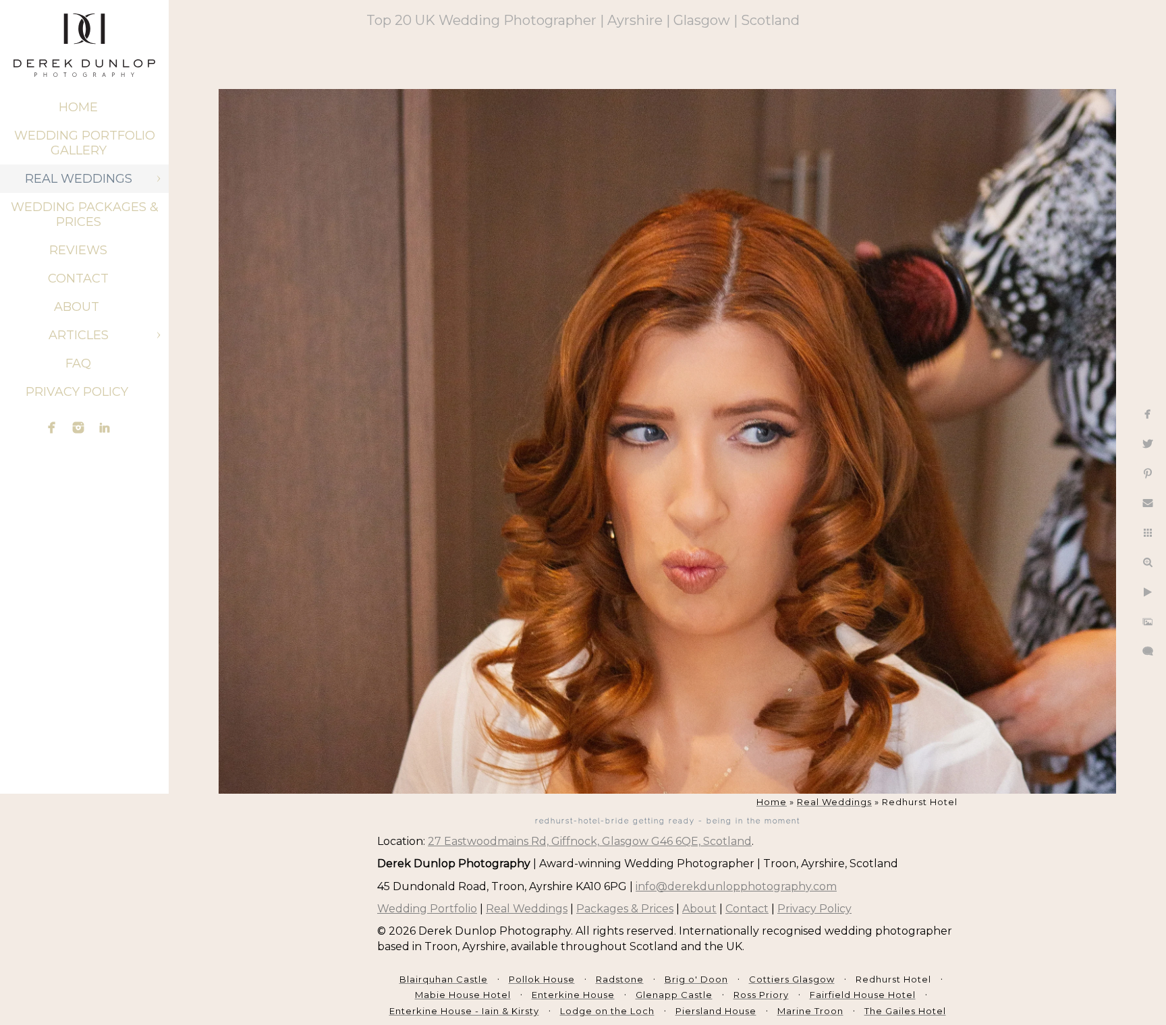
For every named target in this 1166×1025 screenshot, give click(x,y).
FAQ (78, 363)
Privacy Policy (79, 391)
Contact (78, 278)
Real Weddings (78, 178)
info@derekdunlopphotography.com (736, 886)
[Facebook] (51, 427)
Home (78, 107)
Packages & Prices (624, 908)
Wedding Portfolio (427, 908)
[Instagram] (78, 427)
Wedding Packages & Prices (85, 214)
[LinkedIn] (104, 427)
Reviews (78, 250)
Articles (79, 335)
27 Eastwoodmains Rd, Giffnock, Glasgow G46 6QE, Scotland (590, 841)
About (78, 306)
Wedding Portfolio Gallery (84, 143)
